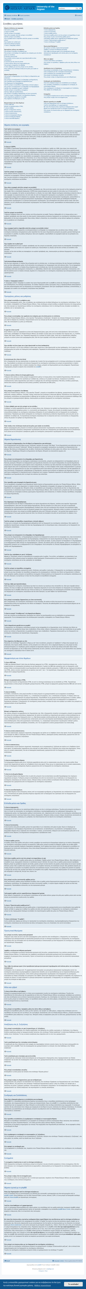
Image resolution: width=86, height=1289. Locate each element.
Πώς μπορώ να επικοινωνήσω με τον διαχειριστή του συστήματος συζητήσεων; (61, 111)
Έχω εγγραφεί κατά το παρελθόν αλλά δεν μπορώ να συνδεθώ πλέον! (21, 39)
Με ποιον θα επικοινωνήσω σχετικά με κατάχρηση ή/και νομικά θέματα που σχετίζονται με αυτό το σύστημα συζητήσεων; (61, 107)
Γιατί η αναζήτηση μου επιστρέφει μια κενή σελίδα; (57, 73)
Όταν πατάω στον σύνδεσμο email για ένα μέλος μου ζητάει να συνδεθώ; (21, 69)
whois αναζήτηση (16, 1225)
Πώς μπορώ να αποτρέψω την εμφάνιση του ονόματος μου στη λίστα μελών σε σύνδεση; (23, 53)
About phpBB (14, 1197)
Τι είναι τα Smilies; (9, 108)
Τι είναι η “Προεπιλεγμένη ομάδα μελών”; (55, 40)
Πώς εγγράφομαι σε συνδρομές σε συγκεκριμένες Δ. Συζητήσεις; (61, 88)
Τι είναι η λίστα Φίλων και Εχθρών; (53, 60)
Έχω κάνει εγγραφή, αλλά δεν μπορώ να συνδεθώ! (18, 35)
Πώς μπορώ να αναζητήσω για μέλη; (54, 75)
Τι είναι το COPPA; (9, 31)
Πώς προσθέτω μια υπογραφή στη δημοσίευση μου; (18, 81)
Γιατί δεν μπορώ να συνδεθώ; (12, 36)
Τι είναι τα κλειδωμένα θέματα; (12, 116)
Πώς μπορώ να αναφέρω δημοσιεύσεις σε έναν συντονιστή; (20, 93)
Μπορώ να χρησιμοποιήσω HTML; (13, 106)
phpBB (38, 367)
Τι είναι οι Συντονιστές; (50, 31)
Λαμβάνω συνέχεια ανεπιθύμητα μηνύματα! (55, 49)
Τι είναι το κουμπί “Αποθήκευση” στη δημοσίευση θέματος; (20, 95)
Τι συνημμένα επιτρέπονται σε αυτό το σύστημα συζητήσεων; (60, 95)
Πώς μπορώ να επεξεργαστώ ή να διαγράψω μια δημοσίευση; (21, 79)
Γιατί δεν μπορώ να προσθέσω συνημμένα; (16, 90)
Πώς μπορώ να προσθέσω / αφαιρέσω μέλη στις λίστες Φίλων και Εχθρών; (62, 63)
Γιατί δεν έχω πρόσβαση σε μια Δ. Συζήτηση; (16, 88)
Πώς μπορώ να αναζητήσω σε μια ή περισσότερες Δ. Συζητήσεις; (61, 70)
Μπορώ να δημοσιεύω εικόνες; (12, 109)
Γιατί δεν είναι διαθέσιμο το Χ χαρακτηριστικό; (56, 105)
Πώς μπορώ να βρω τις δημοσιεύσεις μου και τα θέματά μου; (60, 77)
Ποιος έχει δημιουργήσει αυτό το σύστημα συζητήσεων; (58, 103)
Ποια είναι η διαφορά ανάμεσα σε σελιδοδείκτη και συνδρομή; (60, 82)
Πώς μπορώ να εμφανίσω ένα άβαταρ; (14, 65)
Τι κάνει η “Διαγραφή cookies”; (12, 45)
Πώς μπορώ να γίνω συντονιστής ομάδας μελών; (57, 36)
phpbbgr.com (50, 1269)
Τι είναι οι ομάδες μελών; (50, 33)
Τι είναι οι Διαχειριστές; (50, 29)
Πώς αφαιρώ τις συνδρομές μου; (52, 89)
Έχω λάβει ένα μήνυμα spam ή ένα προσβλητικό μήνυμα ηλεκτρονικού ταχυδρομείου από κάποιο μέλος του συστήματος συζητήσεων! (61, 53)
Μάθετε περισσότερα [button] (42, 1285)
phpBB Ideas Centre (64, 1209)
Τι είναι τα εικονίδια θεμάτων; (12, 118)
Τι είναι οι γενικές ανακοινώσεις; (13, 111)
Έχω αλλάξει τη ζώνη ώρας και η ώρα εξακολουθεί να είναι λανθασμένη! (20, 59)
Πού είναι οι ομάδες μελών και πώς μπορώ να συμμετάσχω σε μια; (62, 35)
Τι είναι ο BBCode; (9, 104)
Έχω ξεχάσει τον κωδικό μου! (12, 42)
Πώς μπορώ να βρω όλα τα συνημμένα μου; (56, 97)
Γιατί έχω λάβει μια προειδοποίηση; (13, 91)
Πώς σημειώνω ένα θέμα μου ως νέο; (14, 98)
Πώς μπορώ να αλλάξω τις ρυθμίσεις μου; (15, 51)
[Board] (20, 7)
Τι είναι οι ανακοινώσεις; (10, 113)
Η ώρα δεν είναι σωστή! (10, 56)
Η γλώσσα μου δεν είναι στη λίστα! (13, 61)
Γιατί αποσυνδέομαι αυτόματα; (12, 43)
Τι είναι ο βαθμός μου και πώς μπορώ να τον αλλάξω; (18, 66)
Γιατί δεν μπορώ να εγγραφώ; (12, 33)
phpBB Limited (8, 1195)
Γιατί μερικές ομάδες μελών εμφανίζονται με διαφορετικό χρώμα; (61, 38)
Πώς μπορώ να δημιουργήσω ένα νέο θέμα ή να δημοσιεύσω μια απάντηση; (21, 77)
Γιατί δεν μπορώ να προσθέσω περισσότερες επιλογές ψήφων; (21, 84)
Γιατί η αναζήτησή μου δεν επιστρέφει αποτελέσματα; (58, 71)
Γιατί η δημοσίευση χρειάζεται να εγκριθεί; (15, 97)
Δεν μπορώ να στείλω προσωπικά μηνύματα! (56, 48)
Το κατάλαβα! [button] (73, 1284)
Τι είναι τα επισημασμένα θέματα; (13, 115)
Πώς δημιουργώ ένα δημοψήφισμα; (13, 83)
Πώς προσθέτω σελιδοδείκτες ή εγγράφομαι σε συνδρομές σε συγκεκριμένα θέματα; (60, 85)
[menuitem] (24, 15)
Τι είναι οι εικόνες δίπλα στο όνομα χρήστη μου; (17, 63)
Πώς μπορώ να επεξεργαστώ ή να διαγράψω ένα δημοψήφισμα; (21, 86)
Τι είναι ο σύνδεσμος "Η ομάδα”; (52, 42)
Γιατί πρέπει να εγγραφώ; (11, 29)
